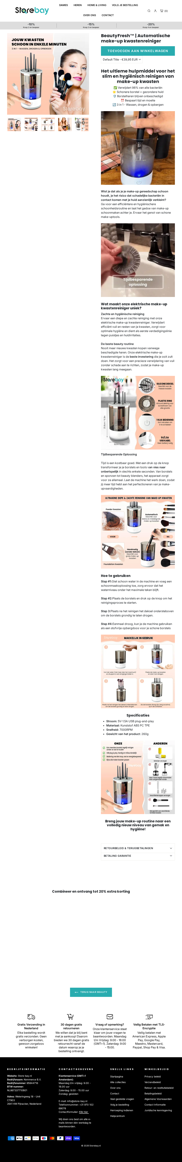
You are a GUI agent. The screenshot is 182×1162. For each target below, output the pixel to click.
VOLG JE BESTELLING (125, 5)
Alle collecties (118, 1082)
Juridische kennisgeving (158, 1110)
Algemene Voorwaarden (158, 1099)
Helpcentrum (117, 1116)
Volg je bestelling (119, 1104)
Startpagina (116, 1076)
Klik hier (84, 1112)
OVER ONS (89, 15)
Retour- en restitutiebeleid (158, 1087)
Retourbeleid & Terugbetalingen (128, 848)
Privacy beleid (152, 1076)
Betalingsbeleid (153, 1093)
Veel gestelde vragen (122, 1099)
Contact (114, 1093)
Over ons (115, 1087)
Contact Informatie (155, 1104)
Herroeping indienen (121, 1110)
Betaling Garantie (117, 855)
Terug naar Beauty (94, 992)
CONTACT (108, 15)
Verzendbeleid (152, 1082)
